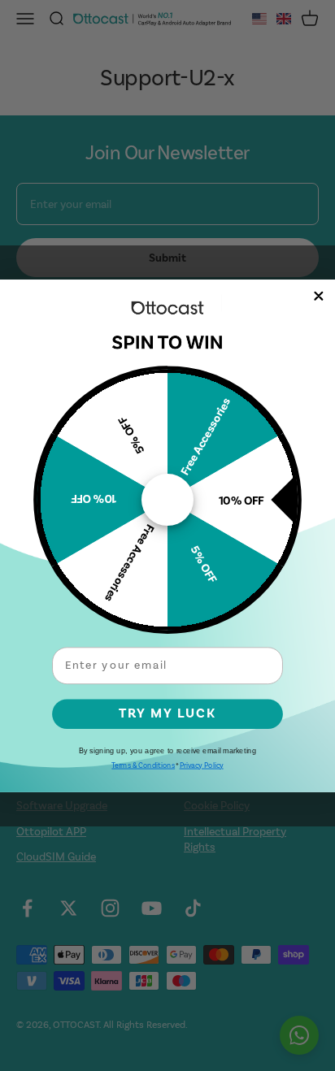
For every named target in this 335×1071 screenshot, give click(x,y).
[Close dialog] (319, 296)
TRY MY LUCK (167, 713)
